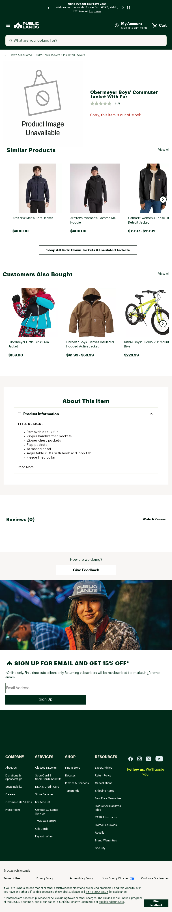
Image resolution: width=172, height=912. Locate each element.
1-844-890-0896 (97, 891)
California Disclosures (154, 878)
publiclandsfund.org (111, 902)
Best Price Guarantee (108, 798)
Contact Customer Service (46, 812)
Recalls (99, 832)
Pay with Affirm (44, 836)
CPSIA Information (106, 817)
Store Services (44, 794)
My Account (42, 802)
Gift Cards (41, 829)
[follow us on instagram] (141, 758)
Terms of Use (12, 878)
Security (100, 848)
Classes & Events (45, 767)
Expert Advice (103, 767)
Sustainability (13, 786)
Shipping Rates (104, 790)
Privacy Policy (45, 878)
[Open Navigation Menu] (8, 25)
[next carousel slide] (123, 7)
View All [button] (163, 149)
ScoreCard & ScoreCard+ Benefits (48, 777)
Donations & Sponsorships (13, 777)
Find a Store (72, 767)
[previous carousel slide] (49, 7)
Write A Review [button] (154, 519)
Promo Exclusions (106, 825)
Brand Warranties (106, 840)
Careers (10, 794)
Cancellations (103, 783)
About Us (11, 767)
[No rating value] (102, 103)
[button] (163, 199)
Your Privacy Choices (115, 878)
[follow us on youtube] (159, 758)
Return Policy (103, 775)
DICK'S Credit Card (47, 786)
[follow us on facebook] (132, 758)
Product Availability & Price (108, 808)
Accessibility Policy (81, 878)
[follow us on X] (150, 758)
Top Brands (72, 790)
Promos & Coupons (77, 783)
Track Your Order (45, 821)
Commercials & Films (18, 802)
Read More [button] (26, 467)
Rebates (70, 775)
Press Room (12, 810)
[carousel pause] (128, 7)
